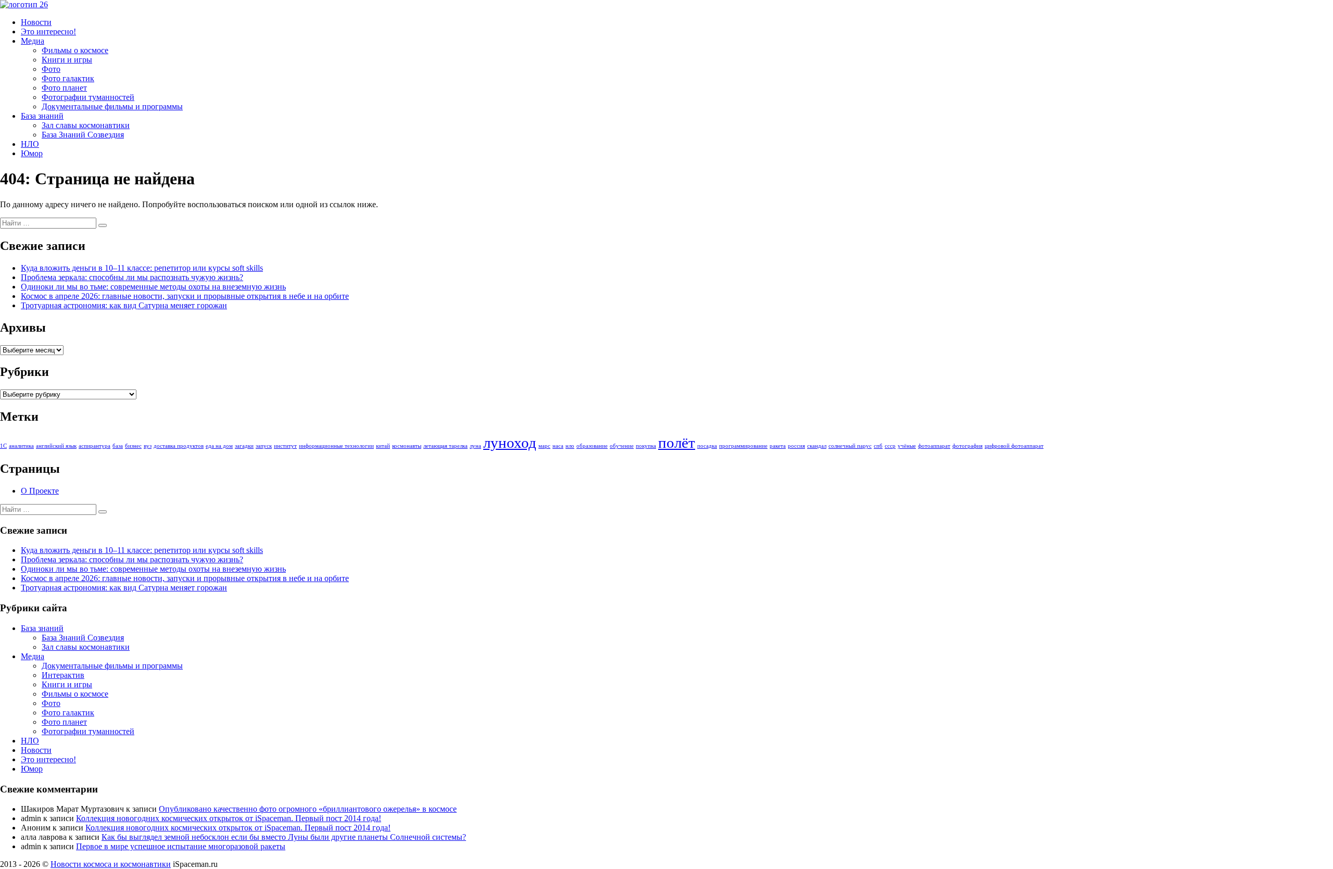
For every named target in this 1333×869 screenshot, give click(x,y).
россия (796, 446)
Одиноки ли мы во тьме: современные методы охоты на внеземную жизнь (153, 286)
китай (383, 446)
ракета (778, 446)
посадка (707, 446)
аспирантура (94, 446)
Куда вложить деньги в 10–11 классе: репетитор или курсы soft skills (142, 267)
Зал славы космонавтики (86, 125)
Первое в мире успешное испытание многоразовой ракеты (180, 846)
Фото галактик (68, 78)
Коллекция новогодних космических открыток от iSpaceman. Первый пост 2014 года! (228, 818)
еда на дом (219, 446)
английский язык (56, 446)
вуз (148, 446)
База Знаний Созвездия (83, 134)
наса (557, 446)
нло (569, 446)
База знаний (42, 115)
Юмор (32, 153)
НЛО (30, 144)
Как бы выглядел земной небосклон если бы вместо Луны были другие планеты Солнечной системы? (284, 837)
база (117, 446)
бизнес (133, 446)
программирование (743, 446)
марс (544, 446)
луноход (509, 442)
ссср (890, 446)
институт (285, 446)
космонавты (406, 446)
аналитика (21, 446)
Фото (51, 69)
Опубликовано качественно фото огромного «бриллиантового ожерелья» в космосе (308, 808)
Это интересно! (48, 31)
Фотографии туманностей (88, 97)
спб (878, 446)
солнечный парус (850, 446)
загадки (244, 446)
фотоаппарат (934, 446)
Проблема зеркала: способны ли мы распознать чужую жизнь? (132, 277)
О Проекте (40, 490)
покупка (646, 446)
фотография (967, 446)
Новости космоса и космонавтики (111, 864)
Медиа (32, 40)
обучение (622, 446)
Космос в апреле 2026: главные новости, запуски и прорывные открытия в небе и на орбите (185, 296)
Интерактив (63, 675)
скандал (816, 446)
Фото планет (64, 87)
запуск (264, 446)
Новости (36, 22)
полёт (676, 442)
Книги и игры (67, 59)
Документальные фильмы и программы (112, 106)
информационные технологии (336, 446)
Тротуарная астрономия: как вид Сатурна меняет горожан (124, 305)
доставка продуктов (179, 446)
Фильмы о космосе (75, 50)
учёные (907, 446)
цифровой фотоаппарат (1014, 446)
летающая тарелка (445, 446)
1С (3, 446)
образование (592, 446)
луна (475, 446)
